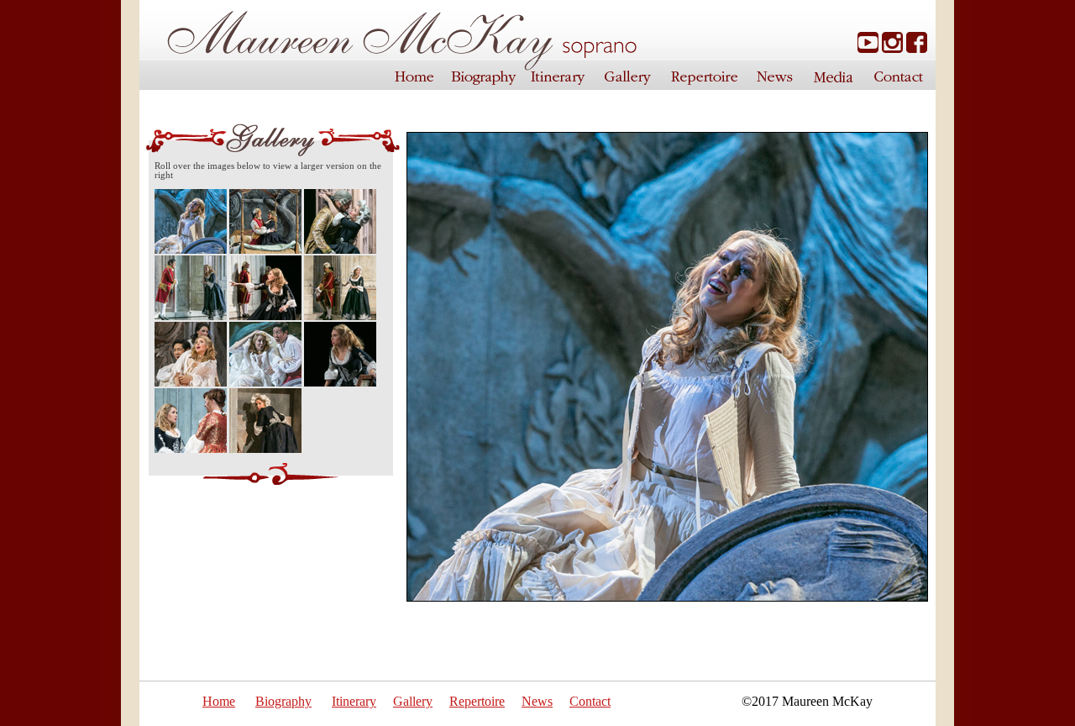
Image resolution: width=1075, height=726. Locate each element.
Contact (590, 701)
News (537, 701)
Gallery (413, 701)
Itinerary (354, 701)
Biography (283, 701)
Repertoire (477, 701)
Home (218, 701)
